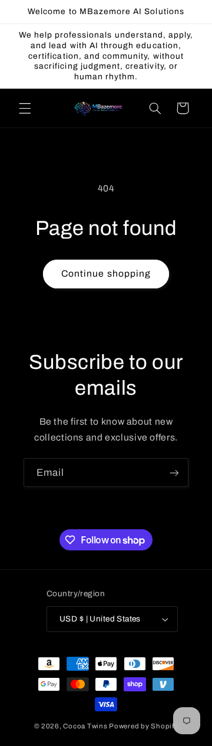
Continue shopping (106, 273)
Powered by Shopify (143, 726)
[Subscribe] (174, 472)
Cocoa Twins (85, 726)
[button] (24, 108)
